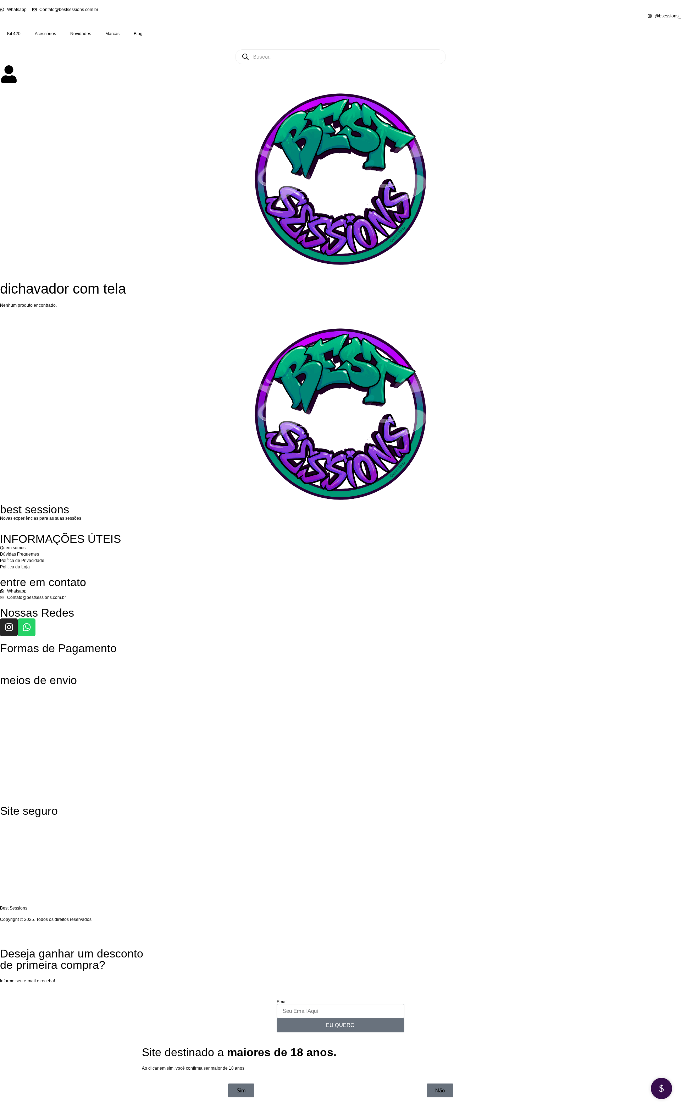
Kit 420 (14, 33)
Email (282, 1002)
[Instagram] (9, 627)
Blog (138, 33)
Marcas (112, 33)
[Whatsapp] (26, 627)
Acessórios (45, 33)
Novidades (80, 33)
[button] (440, 1090)
